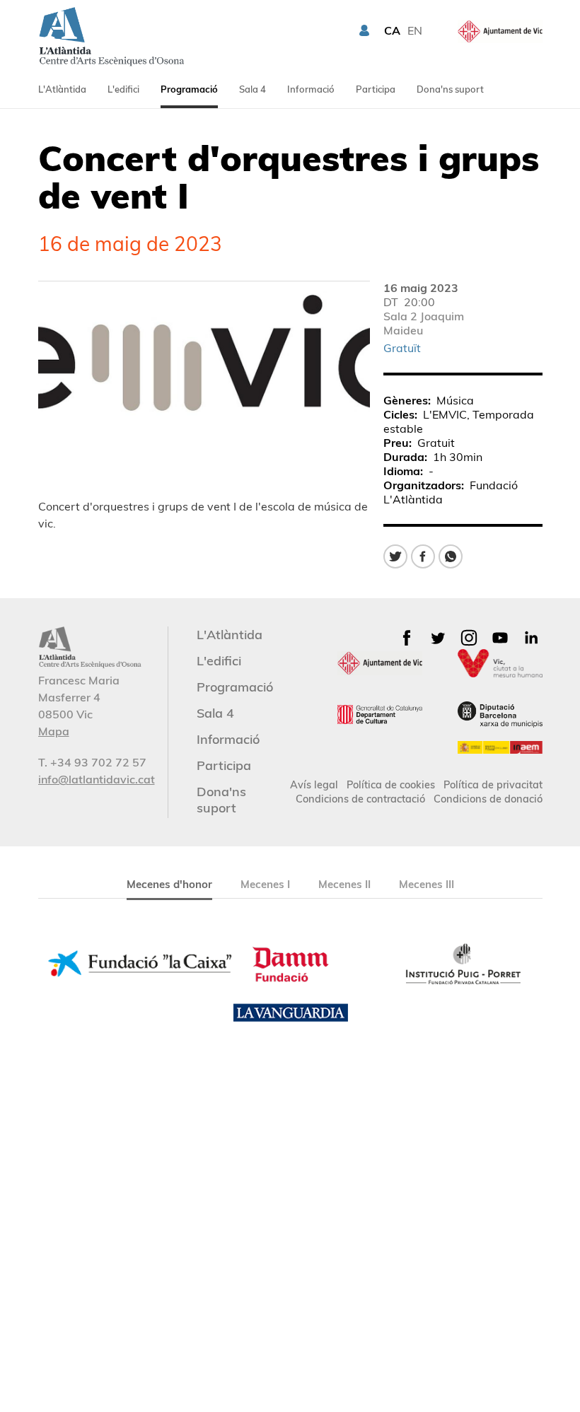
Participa (375, 89)
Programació (189, 89)
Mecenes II (344, 884)
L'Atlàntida (62, 89)
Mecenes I (265, 884)
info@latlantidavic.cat (96, 779)
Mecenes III (426, 884)
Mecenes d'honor (169, 884)
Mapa (53, 731)
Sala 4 (252, 89)
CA (392, 30)
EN (414, 30)
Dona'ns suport (450, 89)
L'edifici (123, 89)
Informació (311, 89)
